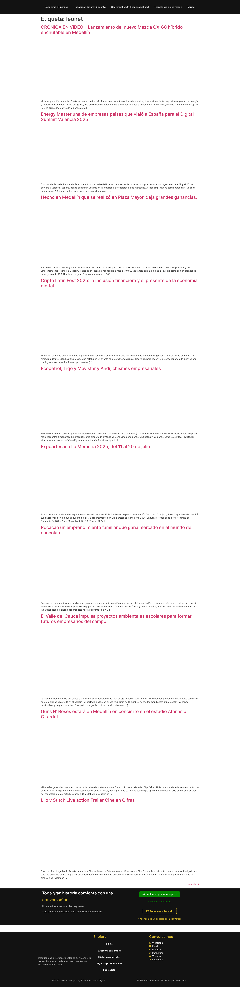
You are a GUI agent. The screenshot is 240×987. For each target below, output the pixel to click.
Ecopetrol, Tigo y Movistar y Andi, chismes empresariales (101, 368)
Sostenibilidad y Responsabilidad (130, 7)
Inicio (109, 944)
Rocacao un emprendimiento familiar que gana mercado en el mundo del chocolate (116, 530)
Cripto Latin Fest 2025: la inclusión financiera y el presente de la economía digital (119, 283)
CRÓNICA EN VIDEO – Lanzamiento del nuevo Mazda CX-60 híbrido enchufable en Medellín (112, 29)
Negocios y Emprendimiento (89, 7)
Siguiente (193, 884)
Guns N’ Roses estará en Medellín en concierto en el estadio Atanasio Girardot (113, 714)
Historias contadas (109, 957)
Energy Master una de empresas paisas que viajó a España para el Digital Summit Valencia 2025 (117, 116)
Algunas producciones (109, 963)
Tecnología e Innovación (168, 7)
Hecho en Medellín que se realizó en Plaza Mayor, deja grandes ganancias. (119, 197)
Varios (191, 7)
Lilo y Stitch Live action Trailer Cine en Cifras (88, 800)
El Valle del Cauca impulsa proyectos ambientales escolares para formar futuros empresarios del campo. (116, 618)
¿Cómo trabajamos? (109, 950)
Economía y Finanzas (56, 7)
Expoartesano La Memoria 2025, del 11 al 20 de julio (95, 446)
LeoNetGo (109, 969)
